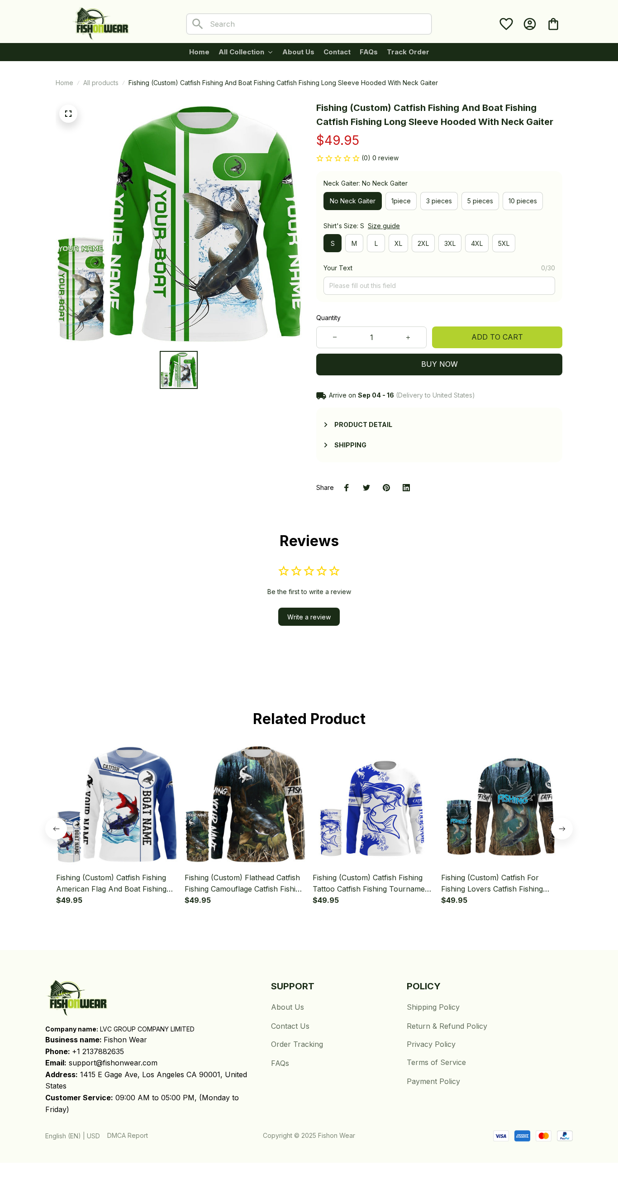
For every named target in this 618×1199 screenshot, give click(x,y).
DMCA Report (127, 1135)
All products (101, 82)
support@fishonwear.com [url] (113, 1062)
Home (64, 82)
